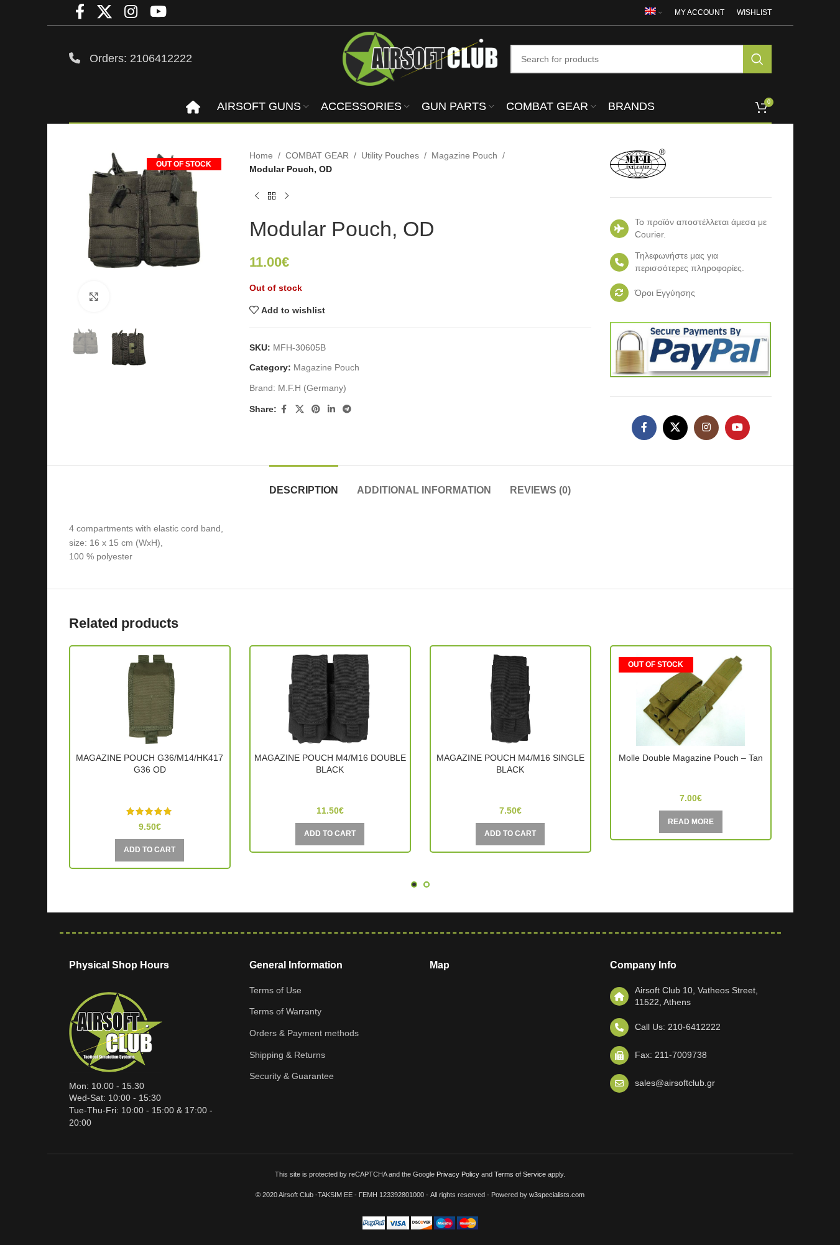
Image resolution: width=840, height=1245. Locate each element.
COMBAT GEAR (317, 155)
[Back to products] (271, 196)
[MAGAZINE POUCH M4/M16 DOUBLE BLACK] (330, 699)
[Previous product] (256, 196)
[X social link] (300, 409)
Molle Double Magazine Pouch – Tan (691, 758)
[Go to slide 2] (426, 884)
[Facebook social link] (284, 409)
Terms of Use (275, 990)
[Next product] (286, 196)
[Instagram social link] (706, 427)
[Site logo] (420, 58)
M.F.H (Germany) (312, 388)
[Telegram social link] (347, 409)
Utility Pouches (390, 155)
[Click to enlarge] (93, 296)
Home (261, 155)
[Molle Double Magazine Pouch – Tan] (690, 699)
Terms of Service (520, 1174)
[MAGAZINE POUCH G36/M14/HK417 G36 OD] (149, 699)
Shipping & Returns (287, 1055)
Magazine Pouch (464, 155)
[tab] (303, 484)
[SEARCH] (757, 59)
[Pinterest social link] (316, 409)
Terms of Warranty (285, 1011)
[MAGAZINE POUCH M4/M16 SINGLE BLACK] (510, 699)
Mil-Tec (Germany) (150, 787)
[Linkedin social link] (331, 409)
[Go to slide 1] (414, 884)
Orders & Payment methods (304, 1033)
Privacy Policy (457, 1174)
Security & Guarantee (291, 1076)
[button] (149, 850)
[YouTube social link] (737, 427)
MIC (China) (690, 775)
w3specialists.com (556, 1194)
